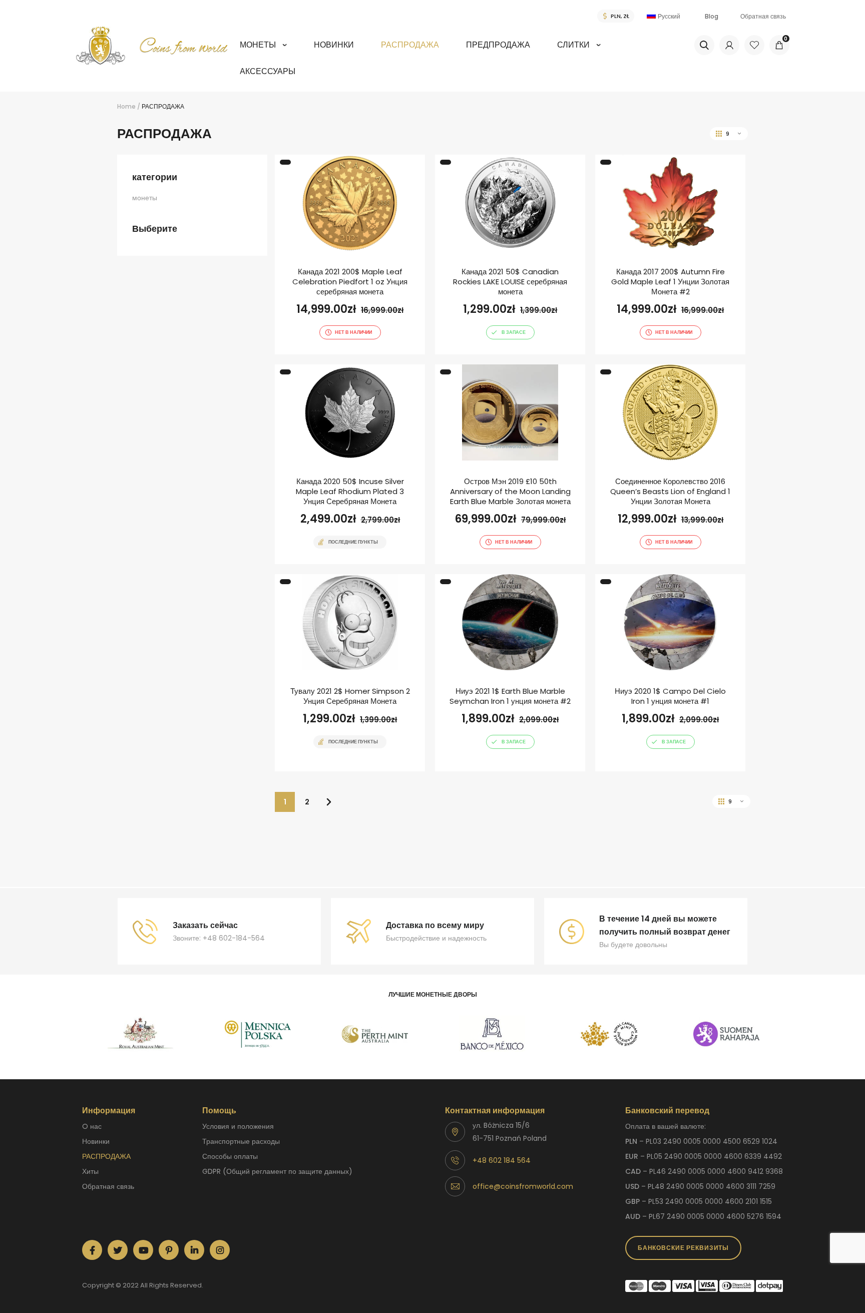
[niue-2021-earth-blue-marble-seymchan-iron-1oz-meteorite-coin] (510, 672)
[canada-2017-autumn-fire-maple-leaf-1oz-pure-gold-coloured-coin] (670, 254)
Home (126, 106)
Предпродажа (498, 45)
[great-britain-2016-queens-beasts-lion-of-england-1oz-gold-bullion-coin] (670, 464)
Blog (711, 16)
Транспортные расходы (241, 1141)
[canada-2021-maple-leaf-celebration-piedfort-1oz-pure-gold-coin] (350, 254)
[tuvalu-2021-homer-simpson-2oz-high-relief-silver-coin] (350, 672)
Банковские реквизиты (683, 1247)
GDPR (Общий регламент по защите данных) (277, 1171)
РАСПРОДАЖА (410, 45)
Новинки (334, 45)
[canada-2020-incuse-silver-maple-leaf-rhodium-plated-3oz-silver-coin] (350, 464)
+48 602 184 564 (502, 1160)
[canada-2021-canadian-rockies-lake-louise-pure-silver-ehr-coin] (510, 254)
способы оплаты (230, 1156)
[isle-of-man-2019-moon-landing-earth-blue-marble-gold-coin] (510, 464)
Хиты (90, 1171)
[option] (140, 1034)
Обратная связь (763, 16)
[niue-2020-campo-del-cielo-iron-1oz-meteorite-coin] (670, 672)
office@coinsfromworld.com (523, 1186)
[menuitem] (263, 52)
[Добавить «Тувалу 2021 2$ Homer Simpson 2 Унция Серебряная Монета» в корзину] (332, 770)
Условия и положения (238, 1126)
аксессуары (267, 71)
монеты (258, 45)
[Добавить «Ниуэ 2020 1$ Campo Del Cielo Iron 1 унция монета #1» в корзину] (652, 770)
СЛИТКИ (573, 45)
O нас (92, 1126)
